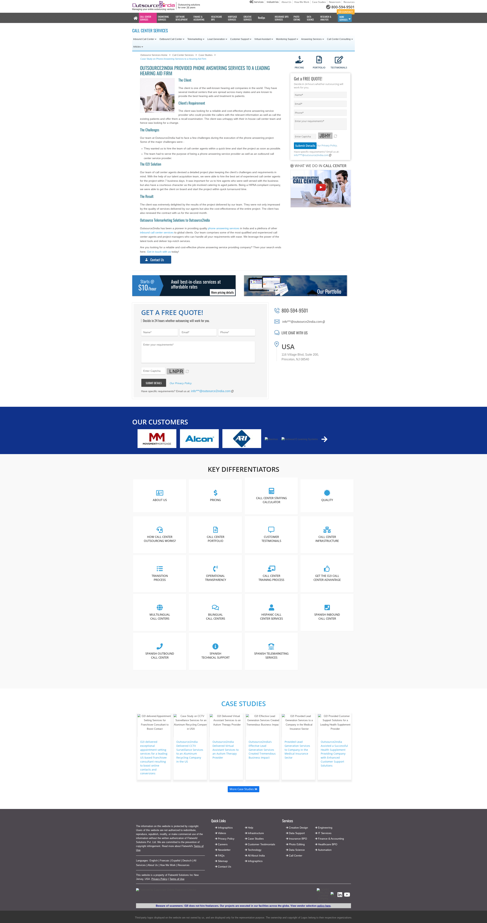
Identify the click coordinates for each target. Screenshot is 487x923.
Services (258, 2)
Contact (347, 11)
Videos (222, 833)
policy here (323, 905)
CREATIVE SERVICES (248, 18)
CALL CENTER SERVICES (145, 18)
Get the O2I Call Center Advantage (327, 577)
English (154, 860)
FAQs (221, 855)
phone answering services (223, 228)
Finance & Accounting (331, 838)
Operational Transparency (215, 577)
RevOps (261, 18)
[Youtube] (347, 895)
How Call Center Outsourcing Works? (160, 539)
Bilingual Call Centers (215, 616)
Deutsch (187, 860)
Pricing (215, 500)
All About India (256, 855)
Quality (327, 500)
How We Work (301, 2)
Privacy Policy (159, 879)
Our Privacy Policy (327, 145)
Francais (164, 860)
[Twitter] (333, 896)
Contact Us (157, 259)
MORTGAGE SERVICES (232, 18)
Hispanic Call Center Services (271, 616)
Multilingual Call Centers (160, 616)
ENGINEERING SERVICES (163, 18)
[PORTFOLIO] (319, 60)
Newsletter (224, 849)
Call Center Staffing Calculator (271, 500)
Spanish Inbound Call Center (327, 616)
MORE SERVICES (343, 18)
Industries (273, 2)
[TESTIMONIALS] (339, 60)
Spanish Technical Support (215, 655)
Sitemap (223, 861)
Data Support (297, 833)
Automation (325, 849)
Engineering (325, 827)
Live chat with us (295, 332)
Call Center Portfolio (215, 539)
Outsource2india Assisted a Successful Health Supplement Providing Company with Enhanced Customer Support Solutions (334, 753)
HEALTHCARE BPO (216, 18)
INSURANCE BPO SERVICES (281, 18)
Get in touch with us (159, 251)
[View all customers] (324, 439)
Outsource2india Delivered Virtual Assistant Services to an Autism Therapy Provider (225, 749)
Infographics (255, 861)
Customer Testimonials (271, 539)
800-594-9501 (343, 7)
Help (250, 827)
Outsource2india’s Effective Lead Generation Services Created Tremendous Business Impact (262, 749)
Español (175, 860)
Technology (254, 849)
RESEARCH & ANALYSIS (325, 18)
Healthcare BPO (327, 844)
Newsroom (335, 2)
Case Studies (319, 2)
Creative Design (298, 827)
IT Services (324, 833)
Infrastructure (256, 833)
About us (160, 500)
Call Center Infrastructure (327, 539)
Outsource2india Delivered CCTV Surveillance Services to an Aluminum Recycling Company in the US (189, 751)
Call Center (295, 855)
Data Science (297, 849)
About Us (286, 2)
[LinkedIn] (339, 895)
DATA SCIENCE (310, 18)
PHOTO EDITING (297, 18)
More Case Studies (242, 789)
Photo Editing (297, 844)
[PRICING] (299, 60)
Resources (349, 2)
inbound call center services (156, 232)
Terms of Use (176, 879)
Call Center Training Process (271, 577)
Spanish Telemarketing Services (271, 655)
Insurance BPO (298, 838)
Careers (223, 844)
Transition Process (160, 577)
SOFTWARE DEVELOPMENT (182, 18)
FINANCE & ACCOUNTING (198, 18)
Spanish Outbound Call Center (159, 655)
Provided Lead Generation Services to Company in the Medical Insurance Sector (297, 749)
